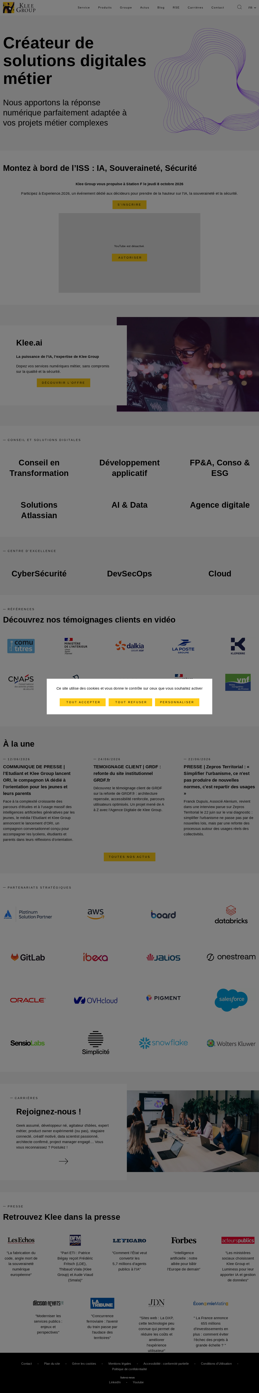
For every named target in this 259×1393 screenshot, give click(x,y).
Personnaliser (177, 702)
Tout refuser (130, 702)
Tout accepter (83, 702)
